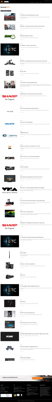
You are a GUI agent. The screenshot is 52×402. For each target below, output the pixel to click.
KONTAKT (41, 2)
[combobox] (6, 10)
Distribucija (37, 2)
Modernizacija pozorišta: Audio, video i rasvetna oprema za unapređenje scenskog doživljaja (45, 395)
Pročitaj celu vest (22, 19)
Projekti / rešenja (32, 2)
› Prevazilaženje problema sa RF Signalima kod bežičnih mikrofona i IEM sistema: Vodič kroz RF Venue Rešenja (32, 394)
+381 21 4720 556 (3, 389)
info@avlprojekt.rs (3, 388)
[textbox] (6, 10)
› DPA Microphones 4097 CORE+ (31, 392)
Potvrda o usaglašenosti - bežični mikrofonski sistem (19, 391)
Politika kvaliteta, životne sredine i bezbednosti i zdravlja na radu (19, 388)
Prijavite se (37, 378)
